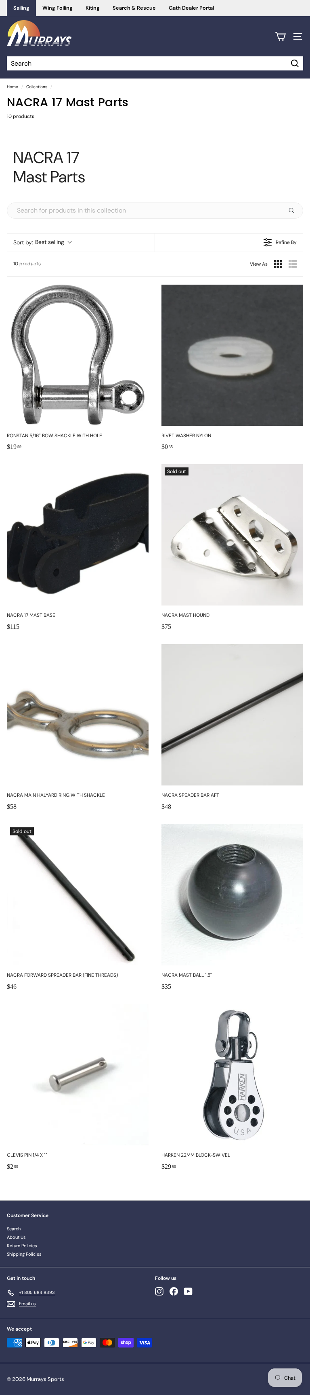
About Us (16, 1237)
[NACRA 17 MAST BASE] (78, 535)
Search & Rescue (134, 7)
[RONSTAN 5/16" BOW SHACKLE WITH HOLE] (78, 355)
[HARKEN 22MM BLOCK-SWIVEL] (232, 1074)
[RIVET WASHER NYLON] (232, 355)
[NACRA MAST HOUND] (232, 535)
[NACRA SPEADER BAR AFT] (232, 714)
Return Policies (22, 1245)
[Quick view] (140, 418)
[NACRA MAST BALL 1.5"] (232, 894)
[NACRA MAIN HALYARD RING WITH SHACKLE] (78, 714)
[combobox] (42, 242)
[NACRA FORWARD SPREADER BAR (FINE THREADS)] (78, 894)
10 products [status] (27, 264)
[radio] (278, 264)
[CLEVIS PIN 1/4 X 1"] (78, 1074)
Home (12, 86)
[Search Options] (294, 211)
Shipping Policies (24, 1254)
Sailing (21, 7)
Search (14, 1229)
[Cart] (280, 36)
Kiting (93, 7)
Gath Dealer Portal (191, 7)
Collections (36, 86)
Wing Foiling (57, 7)
